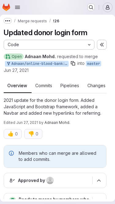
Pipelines (69, 85)
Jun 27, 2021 (16, 70)
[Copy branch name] (73, 63)
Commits (43, 85)
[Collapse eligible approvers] (98, 180)
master (93, 63)
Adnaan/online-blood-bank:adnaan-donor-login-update (39, 63)
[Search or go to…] (91, 7)
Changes (96, 85)
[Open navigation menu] (17, 7)
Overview (17, 85)
